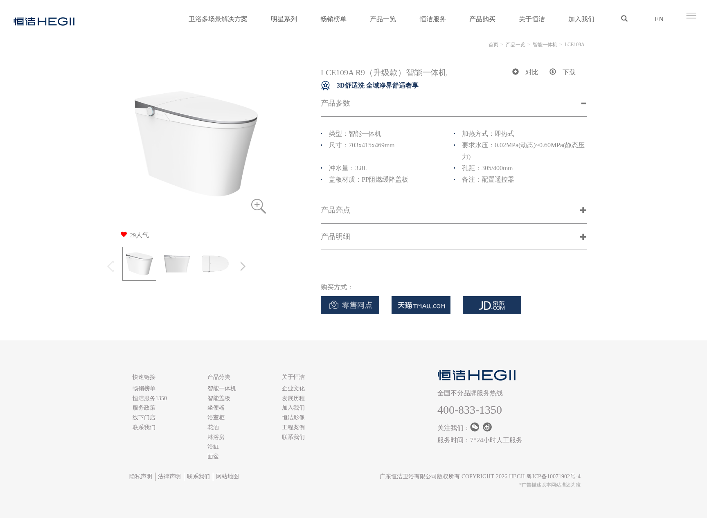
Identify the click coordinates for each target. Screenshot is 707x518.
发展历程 (293, 398)
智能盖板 (218, 398)
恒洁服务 (433, 19)
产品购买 (482, 19)
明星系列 (284, 19)
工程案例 (293, 427)
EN (659, 19)
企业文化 (293, 388)
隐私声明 (140, 476)
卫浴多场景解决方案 (218, 19)
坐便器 (216, 408)
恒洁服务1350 (150, 398)
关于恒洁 (532, 19)
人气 (139, 235)
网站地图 (227, 476)
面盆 (213, 456)
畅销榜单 (333, 19)
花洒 (213, 427)
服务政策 (144, 408)
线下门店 (144, 417)
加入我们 (581, 19)
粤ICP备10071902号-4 (554, 476)
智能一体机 (545, 44)
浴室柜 (216, 417)
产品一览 (383, 19)
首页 (493, 44)
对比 (531, 72)
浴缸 (213, 447)
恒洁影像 (293, 417)
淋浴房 (216, 437)
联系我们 (144, 427)
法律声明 (169, 476)
